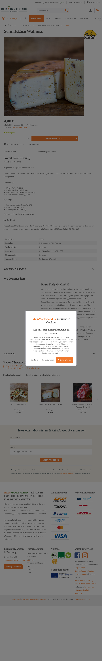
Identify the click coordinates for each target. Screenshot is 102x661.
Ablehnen (34, 360)
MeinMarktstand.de (44, 319)
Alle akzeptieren (64, 360)
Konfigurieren (48, 360)
